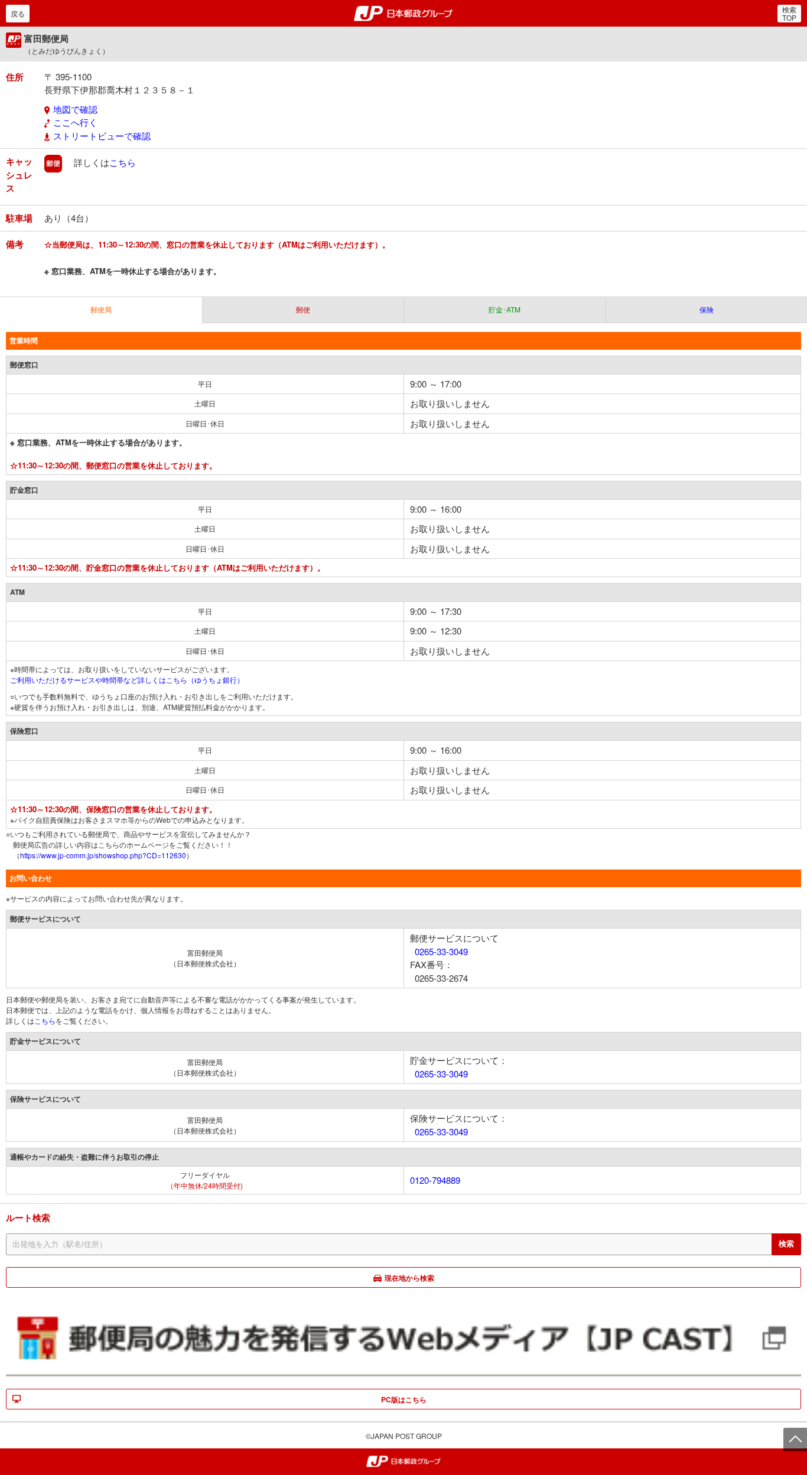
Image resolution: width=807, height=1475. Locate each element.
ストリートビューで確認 (102, 135)
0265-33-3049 (441, 951)
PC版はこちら (404, 1399)
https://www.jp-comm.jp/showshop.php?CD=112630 (103, 855)
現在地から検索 (409, 1277)
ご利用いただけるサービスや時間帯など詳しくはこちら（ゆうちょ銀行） (127, 680)
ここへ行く (75, 122)
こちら (122, 162)
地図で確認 (75, 109)
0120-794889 (435, 1180)
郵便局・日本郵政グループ (403, 13)
